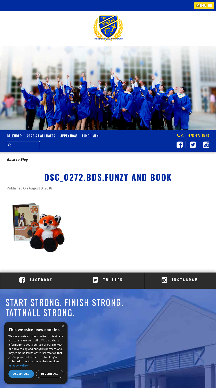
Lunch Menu (91, 135)
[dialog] (36, 353)
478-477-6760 (198, 135)
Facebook (40, 279)
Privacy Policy (18, 365)
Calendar (14, 135)
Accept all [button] (21, 374)
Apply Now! (68, 135)
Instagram (184, 279)
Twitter (112, 279)
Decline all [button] (49, 374)
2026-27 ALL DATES (41, 135)
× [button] (62, 326)
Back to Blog (17, 159)
